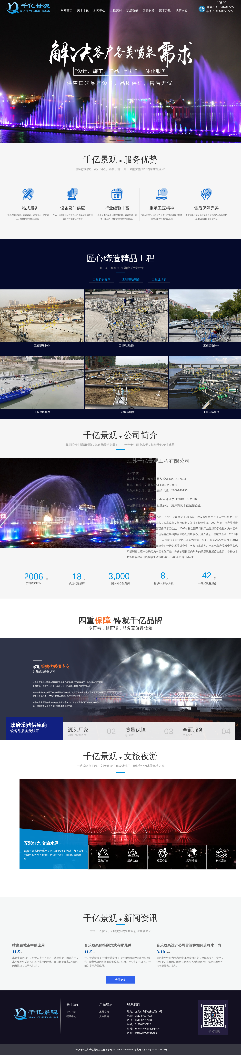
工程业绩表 (159, 279)
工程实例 (116, 10)
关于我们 (73, 1004)
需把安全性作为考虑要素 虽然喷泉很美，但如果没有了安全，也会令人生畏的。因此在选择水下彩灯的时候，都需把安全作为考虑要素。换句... (190, 961)
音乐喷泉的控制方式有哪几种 (107, 945)
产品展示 (105, 1004)
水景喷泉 (132, 10)
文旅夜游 (148, 10)
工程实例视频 (101, 279)
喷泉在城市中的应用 (28, 945)
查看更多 (120, 979)
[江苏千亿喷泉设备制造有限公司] (32, 11)
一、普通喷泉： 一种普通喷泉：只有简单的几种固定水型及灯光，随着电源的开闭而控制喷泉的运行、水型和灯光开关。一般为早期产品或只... (117, 961)
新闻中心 (99, 10)
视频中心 (71, 1016)
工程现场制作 (131, 279)
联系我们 (181, 10)
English (221, 2)
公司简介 (71, 1011)
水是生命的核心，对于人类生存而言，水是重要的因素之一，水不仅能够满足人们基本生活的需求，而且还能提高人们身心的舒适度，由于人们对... (45, 961)
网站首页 (66, 10)
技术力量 (165, 10)
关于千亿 (83, 10)
